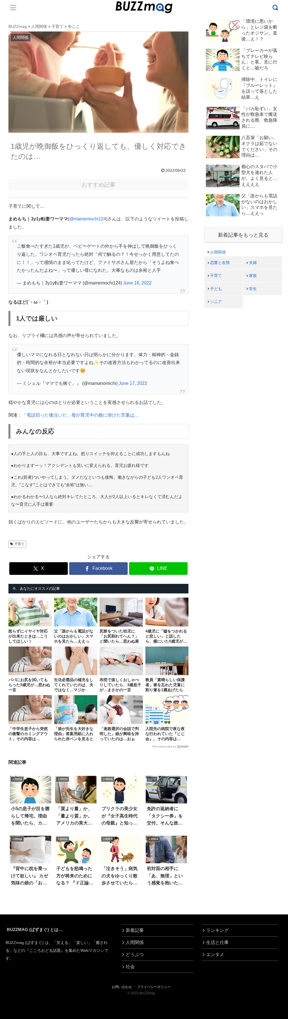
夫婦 (253, 262)
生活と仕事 (217, 942)
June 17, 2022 (133, 383)
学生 (253, 288)
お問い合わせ (122, 987)
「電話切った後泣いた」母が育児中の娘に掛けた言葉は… (80, 415)
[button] (18, 909)
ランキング (217, 930)
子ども (216, 288)
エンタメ (215, 954)
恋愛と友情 (220, 262)
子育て (19, 544)
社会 (130, 966)
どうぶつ (135, 954)
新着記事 (135, 930)
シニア (216, 301)
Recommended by (164, 746)
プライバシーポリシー (154, 987)
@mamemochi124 (87, 218)
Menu (13, 7)
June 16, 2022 (137, 283)
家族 (253, 275)
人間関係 (218, 252)
